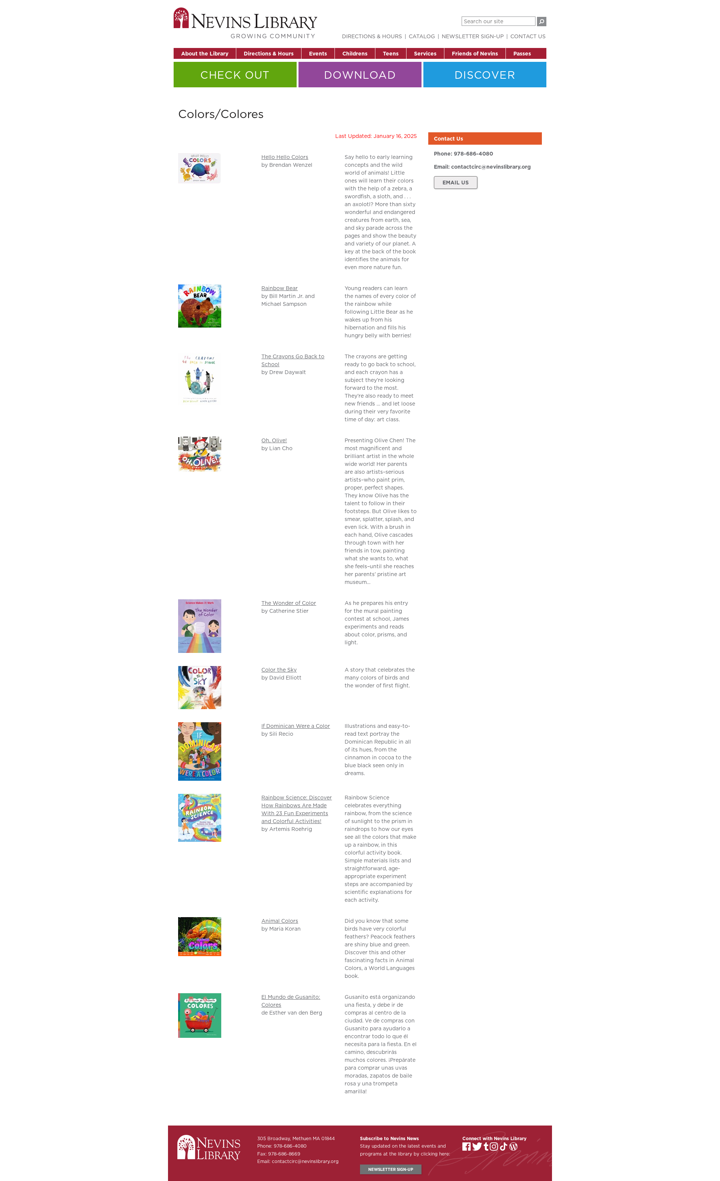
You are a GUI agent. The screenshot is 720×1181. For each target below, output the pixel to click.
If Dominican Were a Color (295, 726)
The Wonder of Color (288, 603)
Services (425, 53)
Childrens (355, 53)
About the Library (204, 53)
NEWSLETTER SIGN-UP (390, 1169)
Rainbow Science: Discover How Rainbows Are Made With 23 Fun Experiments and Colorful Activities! (296, 809)
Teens (391, 53)
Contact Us (528, 36)
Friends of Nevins (475, 53)
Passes (522, 53)
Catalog (422, 36)
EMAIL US (455, 182)
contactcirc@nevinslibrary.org (491, 167)
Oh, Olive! (274, 440)
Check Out (235, 74)
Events (318, 53)
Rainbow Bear (279, 288)
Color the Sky (279, 670)
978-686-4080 (473, 153)
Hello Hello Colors (284, 157)
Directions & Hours (269, 53)
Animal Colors (279, 921)
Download (360, 74)
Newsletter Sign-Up (473, 36)
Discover (484, 74)
